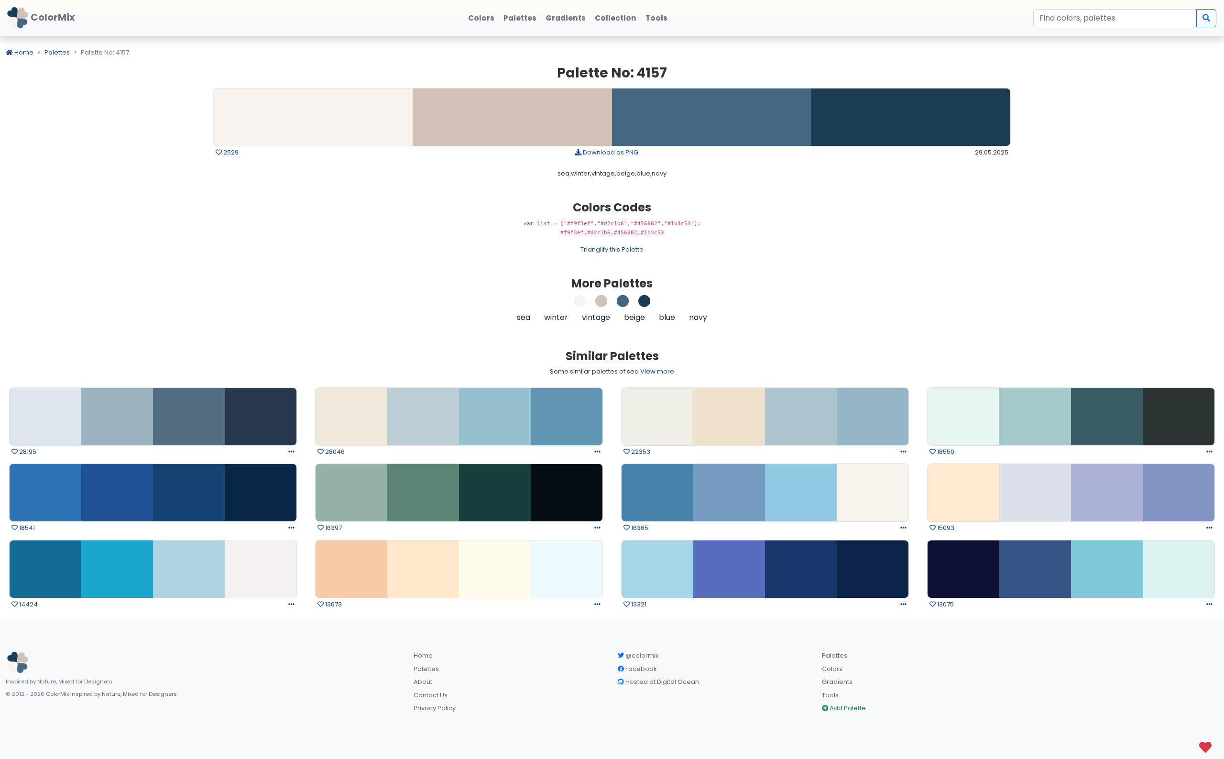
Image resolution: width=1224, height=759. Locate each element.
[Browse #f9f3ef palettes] (580, 303)
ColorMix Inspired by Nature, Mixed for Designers (111, 694)
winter (556, 317)
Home (23, 52)
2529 (230, 152)
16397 (333, 527)
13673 (333, 604)
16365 (639, 527)
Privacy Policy (435, 708)
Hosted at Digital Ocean (661, 681)
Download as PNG (609, 152)
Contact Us (431, 695)
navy (698, 317)
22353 (640, 451)
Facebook (640, 668)
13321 (638, 604)
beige (634, 317)
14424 (28, 604)
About (423, 681)
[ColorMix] (17, 662)
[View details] (291, 452)
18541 (26, 527)
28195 (27, 451)
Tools (830, 695)
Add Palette (847, 708)
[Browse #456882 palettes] (623, 303)
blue (667, 317)
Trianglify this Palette (612, 249)
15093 (945, 527)
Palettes (57, 52)
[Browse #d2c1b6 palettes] (601, 303)
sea (523, 317)
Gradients (837, 681)
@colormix (641, 655)
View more (657, 371)
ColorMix (52, 17)
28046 (334, 451)
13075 (945, 604)
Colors (832, 668)
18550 (945, 451)
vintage (596, 317)
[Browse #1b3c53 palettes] (644, 303)
